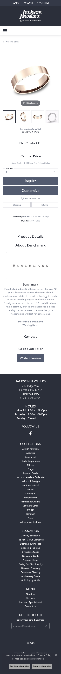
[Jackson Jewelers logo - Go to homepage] (30, 15)
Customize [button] (31, 190)
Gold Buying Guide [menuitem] (30, 580)
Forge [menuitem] (31, 469)
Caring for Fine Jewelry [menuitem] (31, 564)
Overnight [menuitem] (31, 493)
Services (30, 598)
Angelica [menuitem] (30, 452)
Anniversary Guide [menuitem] (30, 576)
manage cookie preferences (29, 658)
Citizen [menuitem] (30, 465)
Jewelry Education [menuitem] (30, 535)
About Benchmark (30, 245)
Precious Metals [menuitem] (30, 559)
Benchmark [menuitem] (30, 456)
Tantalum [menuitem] (30, 513)
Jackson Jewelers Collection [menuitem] (30, 477)
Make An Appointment (30, 602)
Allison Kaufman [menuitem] (30, 448)
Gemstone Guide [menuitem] (30, 555)
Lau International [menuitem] (30, 485)
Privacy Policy (44, 655)
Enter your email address (30, 619)
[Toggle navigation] (5, 30)
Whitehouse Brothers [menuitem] (30, 521)
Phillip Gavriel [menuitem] (30, 497)
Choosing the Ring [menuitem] (30, 547)
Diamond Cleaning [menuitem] (30, 568)
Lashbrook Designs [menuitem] (30, 481)
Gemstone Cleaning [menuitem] (31, 572)
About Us (30, 593)
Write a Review (30, 358)
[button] (16, 3)
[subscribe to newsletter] (45, 626)
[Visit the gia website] (30, 643)
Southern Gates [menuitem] (30, 505)
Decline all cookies (19, 666)
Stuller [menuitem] (30, 509)
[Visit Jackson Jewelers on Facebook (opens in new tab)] (30, 433)
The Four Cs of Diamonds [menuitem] (30, 539)
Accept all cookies (42, 666)
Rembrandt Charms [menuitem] (30, 501)
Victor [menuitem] (30, 517)
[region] (30, 80)
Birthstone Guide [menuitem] (30, 551)
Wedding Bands (12, 41)
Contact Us (30, 606)
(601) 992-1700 (30, 131)
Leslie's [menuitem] (30, 489)
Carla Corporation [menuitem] (30, 460)
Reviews (30, 336)
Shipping (17, 205)
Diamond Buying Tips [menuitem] (30, 543)
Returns (44, 205)
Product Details (31, 236)
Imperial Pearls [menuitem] (30, 473)
